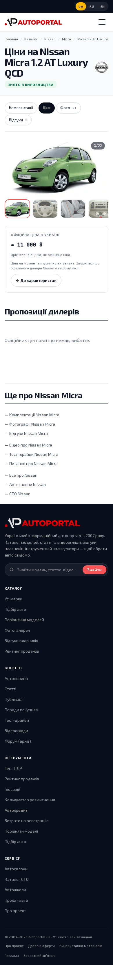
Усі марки (13, 598)
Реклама (12, 955)
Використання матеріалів (80, 946)
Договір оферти (41, 946)
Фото (68, 107)
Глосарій (12, 789)
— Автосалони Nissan (25, 484)
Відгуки (18, 120)
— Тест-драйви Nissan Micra (31, 454)
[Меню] (102, 22)
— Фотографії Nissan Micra (30, 424)
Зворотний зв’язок (38, 955)
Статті (10, 688)
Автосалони (16, 868)
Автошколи (15, 889)
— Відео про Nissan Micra (28, 444)
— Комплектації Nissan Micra (32, 414)
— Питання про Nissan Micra (31, 463)
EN (103, 6)
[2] (45, 208)
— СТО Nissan (17, 493)
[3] (73, 208)
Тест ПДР (13, 768)
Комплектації (21, 107)
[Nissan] (101, 67)
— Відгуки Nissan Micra (26, 433)
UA (81, 6)
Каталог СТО (17, 879)
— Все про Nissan (21, 475)
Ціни (46, 107)
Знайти (94, 569)
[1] (17, 208)
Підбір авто (15, 609)
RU (92, 6)
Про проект (15, 910)
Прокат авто (16, 900)
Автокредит (16, 810)
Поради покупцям (22, 709)
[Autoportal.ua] (33, 22)
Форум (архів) (18, 741)
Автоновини (16, 678)
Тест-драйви (17, 720)
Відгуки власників (21, 640)
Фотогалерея (17, 630)
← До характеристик (36, 280)
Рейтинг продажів (22, 651)
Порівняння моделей (24, 619)
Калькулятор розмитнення (30, 799)
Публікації (14, 699)
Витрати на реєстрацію (27, 820)
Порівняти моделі (21, 831)
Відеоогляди (16, 730)
